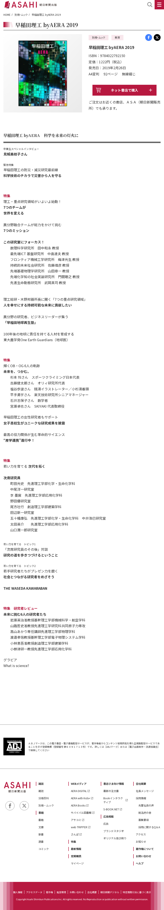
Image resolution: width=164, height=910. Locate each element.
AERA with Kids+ (80, 798)
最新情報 (76, 849)
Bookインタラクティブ (113, 800)
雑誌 (41, 784)
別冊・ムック (21, 14)
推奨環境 (61, 892)
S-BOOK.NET (111, 809)
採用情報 (141, 798)
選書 (41, 842)
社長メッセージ (145, 791)
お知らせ (141, 842)
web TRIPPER (79, 827)
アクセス (141, 834)
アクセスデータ (34, 892)
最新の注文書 (111, 791)
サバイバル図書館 (81, 813)
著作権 (49, 892)
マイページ (77, 863)
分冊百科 (43, 798)
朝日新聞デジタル (109, 892)
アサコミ (76, 820)
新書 (41, 834)
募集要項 (143, 820)
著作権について (145, 849)
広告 (105, 824)
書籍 (41, 813)
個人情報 (17, 892)
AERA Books (78, 805)
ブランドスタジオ (113, 831)
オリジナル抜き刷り (114, 838)
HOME (6, 14)
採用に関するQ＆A (149, 827)
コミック (43, 849)
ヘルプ (140, 863)
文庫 (41, 827)
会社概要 (141, 784)
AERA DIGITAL (79, 791)
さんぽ (75, 834)
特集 (73, 842)
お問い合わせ (143, 856)
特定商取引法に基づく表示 (137, 892)
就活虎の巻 (144, 813)
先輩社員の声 (146, 805)
